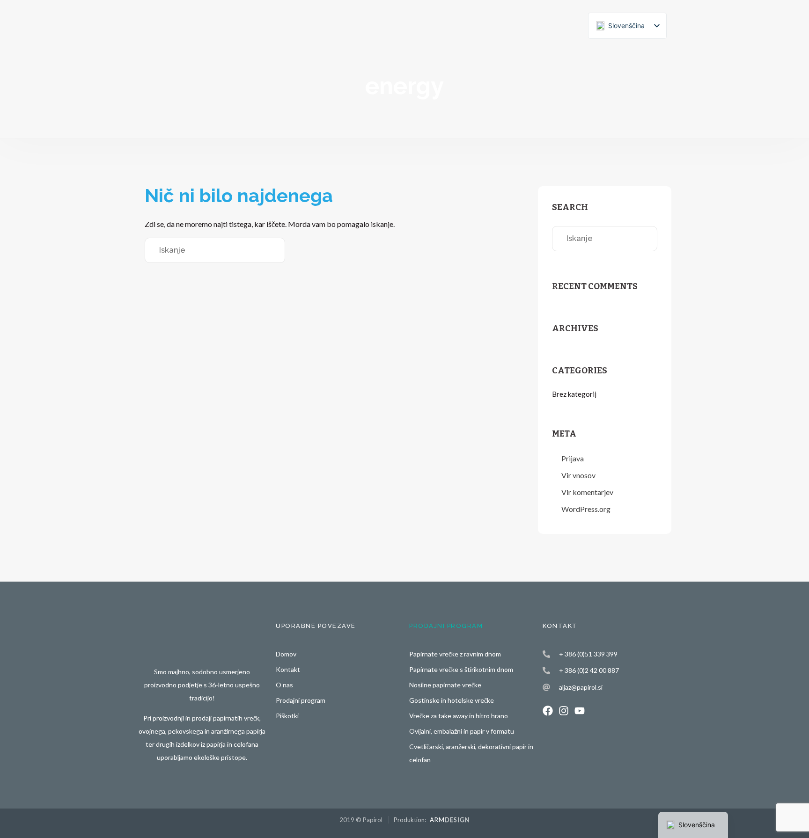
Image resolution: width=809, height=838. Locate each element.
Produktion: (432, 819)
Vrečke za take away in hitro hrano (458, 716)
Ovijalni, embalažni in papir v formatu (461, 731)
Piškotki (287, 716)
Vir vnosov (578, 475)
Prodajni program (300, 700)
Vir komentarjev (587, 492)
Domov (286, 654)
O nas (284, 685)
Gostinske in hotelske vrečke (451, 700)
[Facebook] (548, 711)
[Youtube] (579, 711)
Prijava (572, 458)
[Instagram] (564, 711)
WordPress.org (585, 508)
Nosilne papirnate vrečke (445, 685)
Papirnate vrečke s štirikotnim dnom (461, 669)
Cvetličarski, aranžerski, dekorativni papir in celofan (471, 753)
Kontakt (288, 669)
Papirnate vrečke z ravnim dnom (455, 654)
